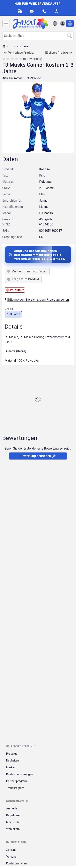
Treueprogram (15, 787)
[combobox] (38, 36)
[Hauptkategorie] (3, 47)
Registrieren (13, 815)
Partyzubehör (11, 47)
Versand (11, 856)
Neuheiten (12, 760)
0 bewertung (33, 59)
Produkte (12, 753)
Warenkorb (13, 829)
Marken (11, 767)
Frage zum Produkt (25, 279)
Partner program (16, 781)
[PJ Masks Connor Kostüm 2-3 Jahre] (38, 117)
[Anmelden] (62, 23)
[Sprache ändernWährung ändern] (55, 23)
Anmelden (12, 808)
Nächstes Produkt (56, 52)
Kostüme (22, 46)
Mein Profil (12, 822)
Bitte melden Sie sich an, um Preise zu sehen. (38, 299)
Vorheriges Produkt (21, 52)
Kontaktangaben (16, 863)
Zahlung (11, 849)
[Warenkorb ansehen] (70, 23)
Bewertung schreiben (35, 456)
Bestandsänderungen (19, 774)
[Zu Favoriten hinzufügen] (27, 271)
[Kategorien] (6, 23)
